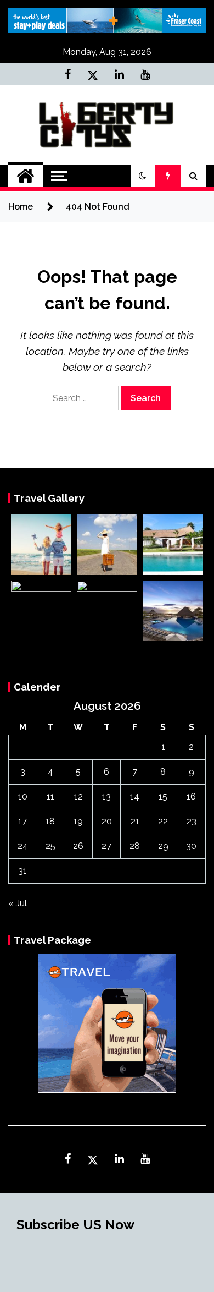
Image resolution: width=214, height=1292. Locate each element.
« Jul (17, 903)
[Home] (25, 176)
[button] (143, 176)
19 (78, 821)
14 (134, 796)
